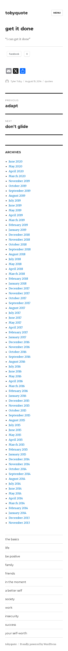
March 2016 (17, 386)
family (9, 565)
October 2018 (18, 244)
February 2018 (18, 278)
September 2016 (20, 356)
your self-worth (16, 633)
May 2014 (15, 493)
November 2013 (19, 522)
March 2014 (17, 503)
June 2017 (15, 317)
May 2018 (15, 264)
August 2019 (17, 195)
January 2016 (17, 396)
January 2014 (17, 513)
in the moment (15, 582)
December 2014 (19, 459)
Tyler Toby (16, 81)
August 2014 (17, 478)
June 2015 (15, 430)
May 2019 (15, 210)
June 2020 (15, 161)
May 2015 (15, 435)
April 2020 (16, 171)
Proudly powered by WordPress (38, 644)
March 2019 (17, 220)
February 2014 (18, 508)
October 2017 (17, 298)
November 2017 (19, 293)
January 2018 (18, 283)
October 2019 (18, 186)
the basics (12, 539)
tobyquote (16, 12)
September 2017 (19, 303)
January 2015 (17, 454)
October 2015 (17, 410)
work (8, 607)
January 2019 (17, 230)
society (10, 599)
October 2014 (18, 469)
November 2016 (19, 347)
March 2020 (17, 176)
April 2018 (16, 269)
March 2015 (17, 444)
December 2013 (19, 518)
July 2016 (15, 366)
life (7, 548)
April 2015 (16, 439)
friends (10, 573)
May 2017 (15, 322)
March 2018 (17, 273)
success (10, 624)
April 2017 (16, 327)
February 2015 (18, 449)
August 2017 (17, 308)
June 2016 (15, 371)
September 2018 (20, 249)
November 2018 (19, 239)
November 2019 (19, 181)
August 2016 (17, 361)
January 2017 (17, 337)
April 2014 (16, 498)
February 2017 (18, 332)
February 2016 (18, 391)
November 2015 (19, 405)
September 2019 (20, 190)
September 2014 (20, 474)
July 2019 (15, 200)
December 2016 (19, 342)
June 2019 (15, 205)
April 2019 (16, 215)
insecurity (12, 616)
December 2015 (19, 400)
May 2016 (15, 376)
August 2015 (17, 420)
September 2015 (19, 415)
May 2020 (15, 166)
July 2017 (15, 313)
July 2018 (15, 259)
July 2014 (15, 483)
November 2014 (19, 464)
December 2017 (19, 288)
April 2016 (16, 381)
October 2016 (18, 352)
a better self (13, 590)
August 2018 (17, 254)
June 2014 (15, 488)
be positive (12, 556)
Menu (57, 12)
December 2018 (19, 234)
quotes (49, 81)
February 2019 (18, 225)
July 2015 (15, 425)
